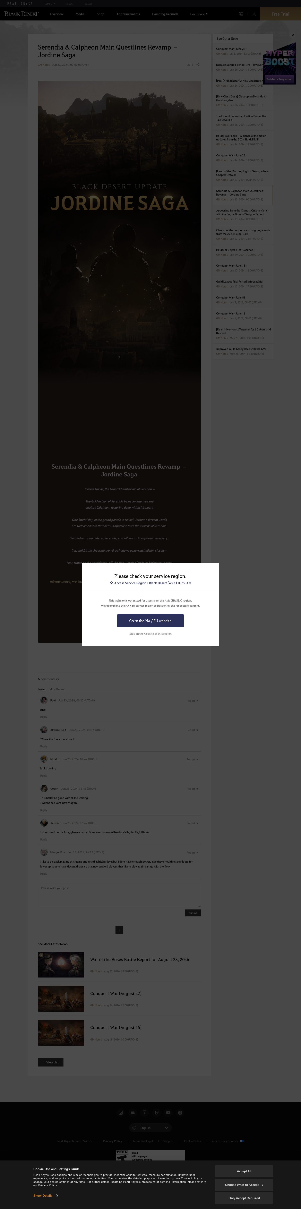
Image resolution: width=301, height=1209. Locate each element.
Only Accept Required (244, 1198)
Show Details (42, 1195)
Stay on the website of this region (150, 633)
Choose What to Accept (242, 1184)
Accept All (244, 1171)
